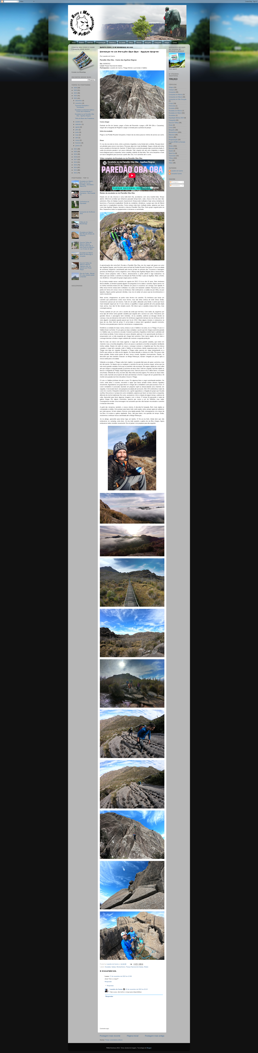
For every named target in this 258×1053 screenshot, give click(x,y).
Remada (171, 148)
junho (77, 132)
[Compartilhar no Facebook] (140, 964)
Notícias (90, 42)
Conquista (172, 92)
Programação (100, 42)
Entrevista (172, 106)
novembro (78, 103)
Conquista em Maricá (175, 94)
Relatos (81, 42)
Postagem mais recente (110, 1036)
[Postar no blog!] (136, 964)
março (77, 140)
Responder (108, 981)
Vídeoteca (112, 42)
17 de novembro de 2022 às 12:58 (121, 976)
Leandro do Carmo (116, 989)
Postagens (174, 182)
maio (77, 135)
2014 (75, 167)
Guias (171, 125)
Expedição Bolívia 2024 (176, 118)
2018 (75, 157)
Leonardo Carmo (176, 173)
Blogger (149, 1048)
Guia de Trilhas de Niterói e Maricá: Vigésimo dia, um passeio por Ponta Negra (86, 266)
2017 (75, 159)
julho (77, 129)
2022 (75, 98)
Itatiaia (114, 967)
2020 (75, 151)
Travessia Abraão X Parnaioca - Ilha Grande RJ (87, 193)
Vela (170, 160)
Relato (146, 967)
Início (73, 42)
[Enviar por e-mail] (135, 964)
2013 (75, 170)
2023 (75, 95)
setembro (78, 124)
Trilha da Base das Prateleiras (84, 118)
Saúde (171, 151)
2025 (75, 90)
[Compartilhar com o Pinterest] (142, 964)
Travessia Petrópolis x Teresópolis (82, 106)
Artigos (167, 42)
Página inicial (132, 1036)
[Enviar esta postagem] (130, 964)
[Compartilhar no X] (138, 964)
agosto (77, 127)
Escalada (122, 42)
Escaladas (172, 115)
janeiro (77, 145)
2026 (75, 87)
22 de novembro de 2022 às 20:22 (137, 989)
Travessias (172, 155)
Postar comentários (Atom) (113, 1040)
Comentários (175, 185)
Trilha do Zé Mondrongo (83, 222)
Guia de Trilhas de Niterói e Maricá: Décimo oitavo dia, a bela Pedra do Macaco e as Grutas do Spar (87, 246)
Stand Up (172, 153)
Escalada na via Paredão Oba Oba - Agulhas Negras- (84, 114)
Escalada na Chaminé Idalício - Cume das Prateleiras (85, 110)
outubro (78, 122)
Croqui (171, 103)
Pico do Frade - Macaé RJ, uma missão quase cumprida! (87, 275)
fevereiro (78, 143)
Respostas (110, 986)
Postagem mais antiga (154, 1036)
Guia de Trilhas (173, 122)
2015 (75, 165)
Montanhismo (121, 967)
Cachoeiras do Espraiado (84, 202)
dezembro (78, 100)
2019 (75, 154)
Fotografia (158, 42)
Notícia (171, 137)
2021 (75, 149)
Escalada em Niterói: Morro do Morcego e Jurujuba (86, 254)
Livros (175, 42)
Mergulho (148, 42)
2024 (75, 93)
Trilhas (131, 42)
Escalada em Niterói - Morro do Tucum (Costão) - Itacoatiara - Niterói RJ (87, 184)
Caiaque (171, 89)
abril (77, 137)
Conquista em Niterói (175, 97)
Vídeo (171, 163)
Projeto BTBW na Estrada (177, 142)
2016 (75, 162)
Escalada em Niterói (175, 113)
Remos (139, 42)
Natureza (172, 135)
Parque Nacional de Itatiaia (134, 967)
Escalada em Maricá (175, 110)
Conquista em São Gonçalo (177, 99)
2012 (75, 173)
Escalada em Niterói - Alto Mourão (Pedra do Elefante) (87, 234)
